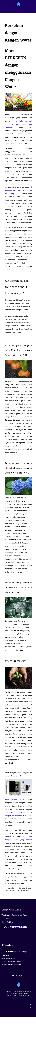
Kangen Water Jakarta (19, 849)
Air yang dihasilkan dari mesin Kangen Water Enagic (18, 190)
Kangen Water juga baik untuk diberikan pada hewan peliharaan (18, 124)
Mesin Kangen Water (14, 799)
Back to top (17, 975)
